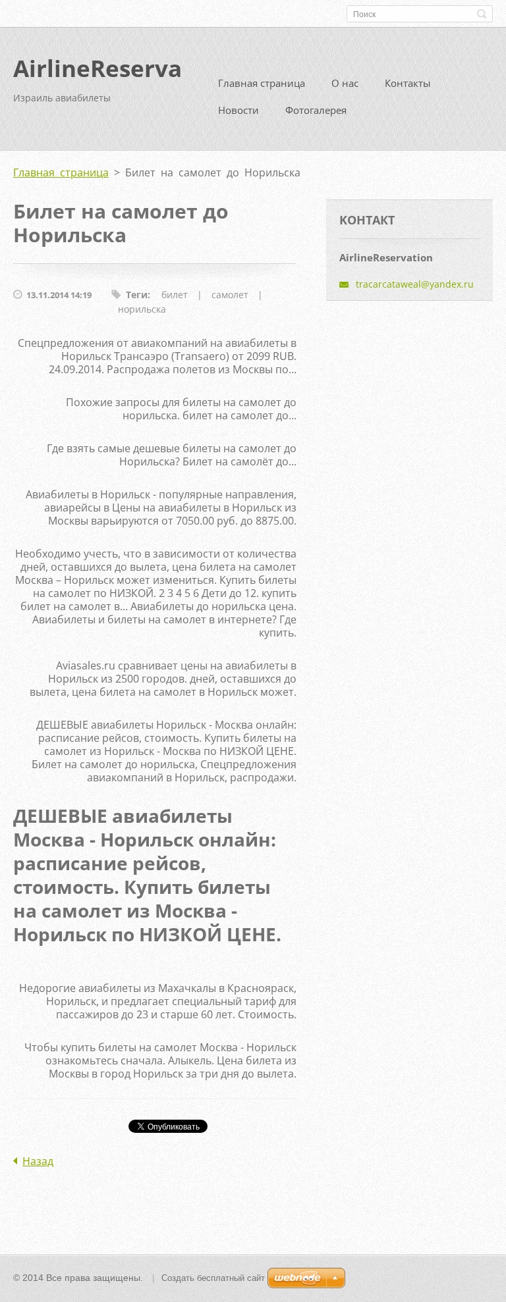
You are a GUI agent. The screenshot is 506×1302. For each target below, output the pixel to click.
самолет (229, 294)
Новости (238, 110)
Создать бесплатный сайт (213, 1278)
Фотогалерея (316, 110)
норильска (142, 309)
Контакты (408, 83)
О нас (344, 83)
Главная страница (261, 83)
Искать (481, 14)
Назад (37, 1161)
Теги (137, 294)
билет (174, 294)
